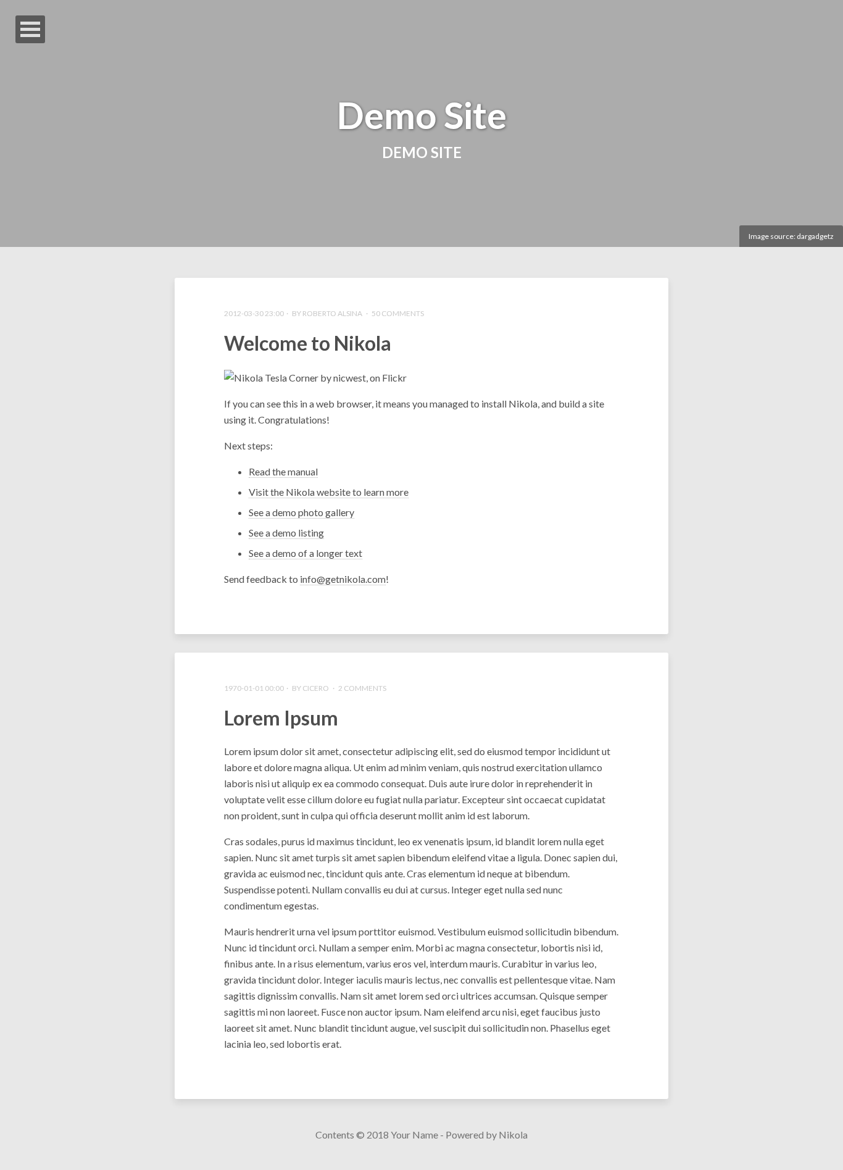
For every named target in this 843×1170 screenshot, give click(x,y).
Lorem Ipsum (281, 718)
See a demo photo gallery (301, 512)
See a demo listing (286, 532)
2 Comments (362, 688)
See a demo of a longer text (305, 553)
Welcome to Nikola (307, 343)
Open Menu (30, 29)
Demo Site (422, 115)
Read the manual (283, 471)
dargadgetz (815, 236)
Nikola (513, 1134)
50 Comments (398, 313)
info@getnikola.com (343, 579)
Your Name (414, 1134)
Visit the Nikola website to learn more (329, 492)
